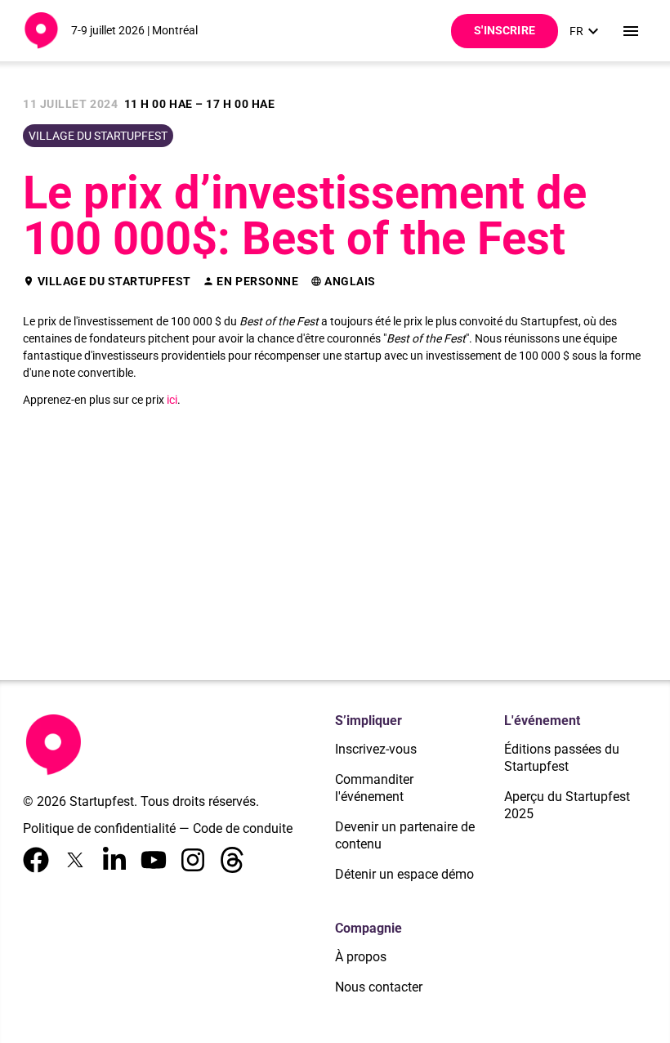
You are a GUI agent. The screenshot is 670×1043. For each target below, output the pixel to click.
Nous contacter (378, 987)
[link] (586, 31)
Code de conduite (243, 828)
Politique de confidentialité (99, 828)
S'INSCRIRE (504, 30)
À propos (360, 957)
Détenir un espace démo (404, 874)
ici (172, 399)
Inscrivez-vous (376, 749)
